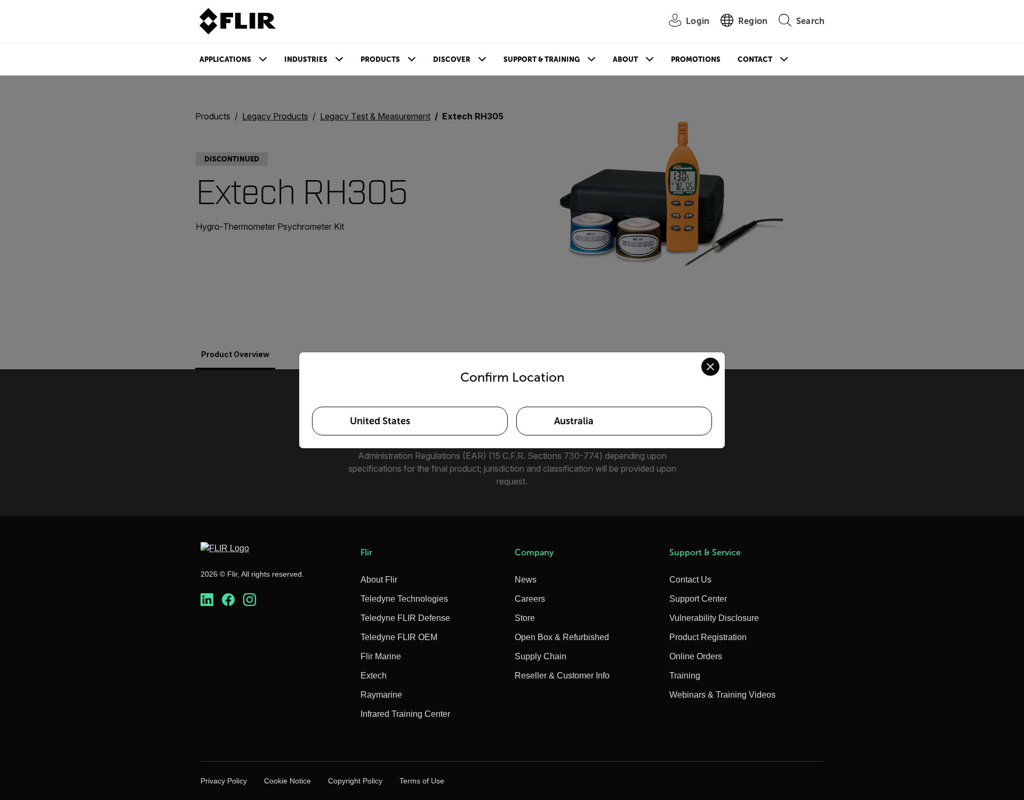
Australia (574, 421)
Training (684, 675)
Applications (225, 59)
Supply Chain (540, 656)
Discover (451, 59)
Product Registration (708, 637)
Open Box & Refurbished (562, 637)
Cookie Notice (287, 781)
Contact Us (690, 579)
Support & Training (541, 59)
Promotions (696, 59)
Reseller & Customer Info (562, 675)
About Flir (379, 579)
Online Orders (695, 656)
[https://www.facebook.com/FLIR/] (228, 600)
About (625, 59)
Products (380, 59)
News (526, 579)
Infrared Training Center (405, 713)
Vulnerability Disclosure (714, 618)
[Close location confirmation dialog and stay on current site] (710, 367)
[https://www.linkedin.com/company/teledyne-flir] (207, 600)
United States (380, 421)
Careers (530, 598)
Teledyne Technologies (404, 598)
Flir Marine (381, 656)
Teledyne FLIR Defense (405, 618)
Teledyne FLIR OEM (399, 637)
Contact (755, 59)
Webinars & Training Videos (722, 694)
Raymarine (381, 694)
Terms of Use (421, 781)
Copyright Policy (355, 781)
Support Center (698, 598)
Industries (305, 59)
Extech (374, 675)
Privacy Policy (224, 781)
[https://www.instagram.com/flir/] (249, 600)
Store (525, 618)
